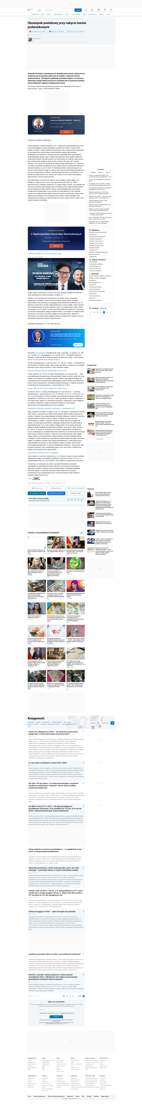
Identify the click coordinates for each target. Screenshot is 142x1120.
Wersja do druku (38, 488)
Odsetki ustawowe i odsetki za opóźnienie (100, 276)
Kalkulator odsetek (75, 1019)
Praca (58, 1003)
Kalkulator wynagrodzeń (95, 239)
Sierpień (103, 308)
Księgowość (35, 14)
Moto (84, 14)
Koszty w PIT (92, 284)
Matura (43, 1022)
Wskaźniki (94, 274)
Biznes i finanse (74, 996)
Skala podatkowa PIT (95, 282)
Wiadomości (31, 677)
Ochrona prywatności (39, 1032)
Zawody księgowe (32, 1003)
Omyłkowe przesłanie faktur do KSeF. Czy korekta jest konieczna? (100, 205)
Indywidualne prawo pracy (48, 996)
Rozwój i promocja (32, 1019)
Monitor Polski (60, 1015)
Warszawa (65, 237)
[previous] (64, 952)
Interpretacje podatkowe (95, 300)
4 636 (79, 951)
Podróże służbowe (89, 1019)
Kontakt (89, 1032)
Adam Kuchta (37, 38)
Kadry (42, 14)
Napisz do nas (57, 488)
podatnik (39, 309)
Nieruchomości (92, 14)
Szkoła (43, 1015)
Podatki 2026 (91, 365)
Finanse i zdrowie (75, 1005)
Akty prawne (60, 1011)
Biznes (49, 14)
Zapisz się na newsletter (77, 488)
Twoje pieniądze (76, 14)
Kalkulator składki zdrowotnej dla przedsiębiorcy (98, 233)
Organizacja (30, 1013)
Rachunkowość (93, 261)
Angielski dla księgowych (68, 679)
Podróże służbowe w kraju (91, 1013)
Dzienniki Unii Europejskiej (63, 1019)
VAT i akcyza (51, 18)
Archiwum (102, 1015)
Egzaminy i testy (46, 1019)
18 (94, 312)
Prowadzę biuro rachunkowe (92, 997)
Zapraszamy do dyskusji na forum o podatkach (43, 453)
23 (110, 312)
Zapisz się (66, 131)
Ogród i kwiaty (103, 1003)
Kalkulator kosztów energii (96, 245)
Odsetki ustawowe (89, 1021)
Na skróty (102, 1011)
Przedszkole (45, 1013)
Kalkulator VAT (93, 250)
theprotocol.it (103, 1022)
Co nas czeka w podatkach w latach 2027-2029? (100, 180)
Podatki (44, 18)
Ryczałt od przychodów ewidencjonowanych (95, 288)
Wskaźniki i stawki (90, 1011)
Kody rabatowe (103, 1017)
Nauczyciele (45, 1017)
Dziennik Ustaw (60, 1013)
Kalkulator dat (93, 256)
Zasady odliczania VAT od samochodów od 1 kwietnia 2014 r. (48, 388)
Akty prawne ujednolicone (63, 1021)
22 (107, 312)
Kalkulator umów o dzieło (96, 243)
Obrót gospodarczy (57, 677)
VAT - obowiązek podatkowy (35, 483)
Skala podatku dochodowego (92, 1022)
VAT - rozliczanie (56, 483)
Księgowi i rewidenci (33, 679)
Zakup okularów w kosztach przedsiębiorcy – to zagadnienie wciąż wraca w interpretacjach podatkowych (100, 188)
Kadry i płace (31, 1021)
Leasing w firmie (75, 1003)
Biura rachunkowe (90, 993)
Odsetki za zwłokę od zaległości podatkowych (97, 279)
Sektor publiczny (58, 14)
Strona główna (31, 18)
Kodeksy (59, 1022)
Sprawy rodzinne (60, 996)
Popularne (93, 172)
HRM (43, 1005)
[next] (84, 952)
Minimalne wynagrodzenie (91, 1015)
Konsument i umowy (61, 999)
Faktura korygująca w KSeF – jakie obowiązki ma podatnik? (98, 201)
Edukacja (101, 14)
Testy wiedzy (45, 1026)
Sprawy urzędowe (61, 1001)
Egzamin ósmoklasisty (47, 1024)
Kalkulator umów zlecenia (96, 241)
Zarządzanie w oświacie (47, 1021)
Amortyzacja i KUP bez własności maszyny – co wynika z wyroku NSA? (100, 214)
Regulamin (70, 1032)
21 (104, 312)
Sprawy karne (60, 997)
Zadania (30, 1017)
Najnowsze (100, 172)
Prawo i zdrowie (60, 1006)
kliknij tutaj (64, 979)
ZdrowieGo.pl (103, 1013)
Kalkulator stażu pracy (76, 1021)
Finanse (102, 999)
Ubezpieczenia (45, 999)
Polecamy (90, 489)
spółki (55, 146)
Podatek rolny (93, 293)
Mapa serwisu (105, 1032)
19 (97, 312)
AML (86, 1005)
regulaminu (56, 968)
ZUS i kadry (67, 677)
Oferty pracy (103, 1024)
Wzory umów (103, 1019)
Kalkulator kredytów (94, 247)
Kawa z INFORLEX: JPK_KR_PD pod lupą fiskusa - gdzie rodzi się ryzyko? (100, 218)
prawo (75, 163)
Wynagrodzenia (45, 997)
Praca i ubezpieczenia (76, 999)
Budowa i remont (104, 1001)
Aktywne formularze (99, 260)
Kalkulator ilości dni (94, 254)
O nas (29, 1032)
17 (91, 312)
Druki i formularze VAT (95, 268)
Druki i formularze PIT (95, 266)
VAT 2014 (47, 483)
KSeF (108, 14)
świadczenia (77, 458)
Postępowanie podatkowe (96, 264)
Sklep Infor (59, 1005)
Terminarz (95, 308)
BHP (43, 1003)
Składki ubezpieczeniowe (91, 1017)
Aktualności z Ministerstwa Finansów (50, 679)
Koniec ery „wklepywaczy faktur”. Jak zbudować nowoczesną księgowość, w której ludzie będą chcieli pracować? (100, 176)
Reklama (96, 1032)
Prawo (67, 14)
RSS (83, 1032)
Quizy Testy (92, 298)
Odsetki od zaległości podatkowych (98, 252)
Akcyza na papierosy (94, 296)
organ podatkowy (40, 353)
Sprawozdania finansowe (91, 1003)
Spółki (72, 997)
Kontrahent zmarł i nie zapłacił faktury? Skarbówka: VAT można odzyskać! (99, 222)
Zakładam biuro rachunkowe (92, 996)
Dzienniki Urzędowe (61, 1017)
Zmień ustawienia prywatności (56, 1032)
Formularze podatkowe (95, 270)
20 (100, 312)
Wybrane (108, 172)
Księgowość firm (32, 993)
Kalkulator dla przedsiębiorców (97, 236)
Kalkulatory (95, 230)
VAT (62, 295)
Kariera (77, 1032)
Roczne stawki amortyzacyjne (97, 291)
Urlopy (43, 1001)
